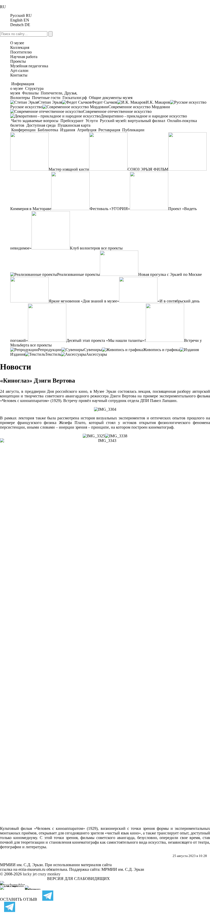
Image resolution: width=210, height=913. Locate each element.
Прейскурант (72, 120)
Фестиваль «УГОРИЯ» (110, 208)
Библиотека (48, 130)
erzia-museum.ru (31, 869)
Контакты (18, 75)
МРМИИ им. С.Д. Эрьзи (122, 869)
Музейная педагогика (29, 66)
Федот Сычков (104, 102)
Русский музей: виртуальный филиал (132, 120)
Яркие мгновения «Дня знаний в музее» (84, 301)
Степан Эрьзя (50, 102)
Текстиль (53, 354)
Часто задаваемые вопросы (34, 120)
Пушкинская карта (73, 125)
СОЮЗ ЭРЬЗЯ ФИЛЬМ (148, 169)
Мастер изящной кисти (69, 169)
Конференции (23, 130)
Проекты (18, 61)
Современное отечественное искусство (117, 111)
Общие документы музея (110, 97)
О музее (17, 43)
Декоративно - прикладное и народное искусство (144, 116)
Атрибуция (86, 130)
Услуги (92, 120)
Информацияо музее (22, 86)
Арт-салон (19, 70)
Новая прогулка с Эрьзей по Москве (170, 274)
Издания (67, 130)
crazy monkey (49, 874)
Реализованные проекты (78, 274)
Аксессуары (96, 354)
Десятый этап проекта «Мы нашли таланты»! (106, 340)
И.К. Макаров (158, 102)
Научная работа (23, 57)
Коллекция (19, 47)
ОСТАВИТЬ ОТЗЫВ (18, 899)
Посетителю (21, 52)
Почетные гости (46, 97)
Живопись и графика (161, 349)
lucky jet (30, 874)
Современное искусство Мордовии (139, 107)
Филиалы (30, 93)
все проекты (112, 248)
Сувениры (93, 349)
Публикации (132, 130)
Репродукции (49, 349)
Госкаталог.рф (74, 97)
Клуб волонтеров (85, 248)
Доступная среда (41, 125)
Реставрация (109, 130)
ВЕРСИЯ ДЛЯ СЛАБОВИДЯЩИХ (78, 878)
